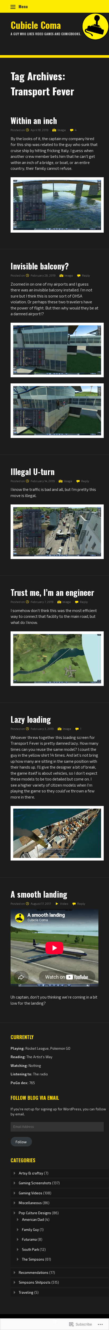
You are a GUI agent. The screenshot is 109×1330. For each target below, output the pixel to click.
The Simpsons (33, 1259)
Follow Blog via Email (35, 1097)
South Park (30, 1249)
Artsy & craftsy (31, 1173)
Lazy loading (31, 719)
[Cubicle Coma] (54, 38)
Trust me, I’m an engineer (52, 592)
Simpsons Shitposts (35, 1282)
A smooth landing (39, 894)
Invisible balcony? (40, 266)
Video (64, 903)
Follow (21, 1142)
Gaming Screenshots (35, 1183)
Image (61, 130)
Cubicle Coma (36, 25)
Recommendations (33, 1272)
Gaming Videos (30, 1193)
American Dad (33, 1219)
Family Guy (30, 1229)
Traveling (26, 1292)
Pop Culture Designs (35, 1213)
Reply (86, 275)
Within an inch (34, 120)
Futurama (29, 1239)
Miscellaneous (30, 1203)
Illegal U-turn (32, 471)
